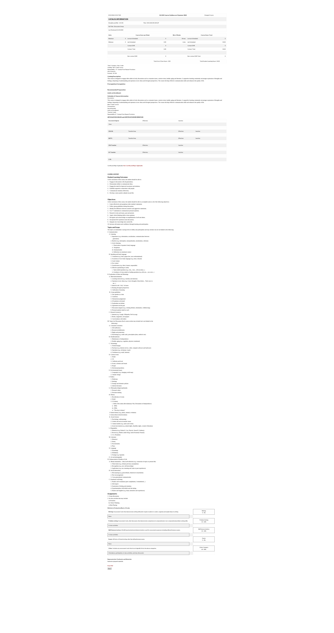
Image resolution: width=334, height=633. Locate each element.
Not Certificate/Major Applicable (133, 165)
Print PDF (110, 565)
